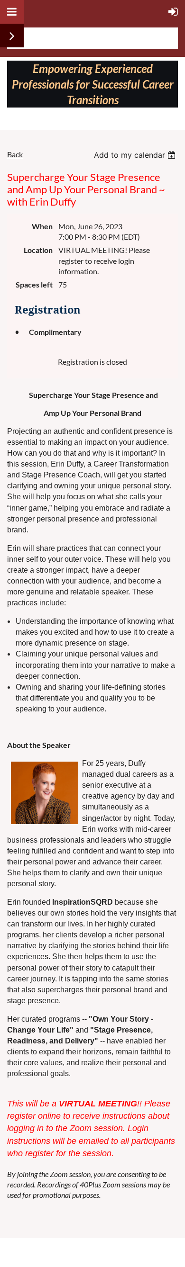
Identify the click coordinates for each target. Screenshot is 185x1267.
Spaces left (34, 284)
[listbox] (136, 155)
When (42, 226)
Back (15, 154)
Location (38, 249)
